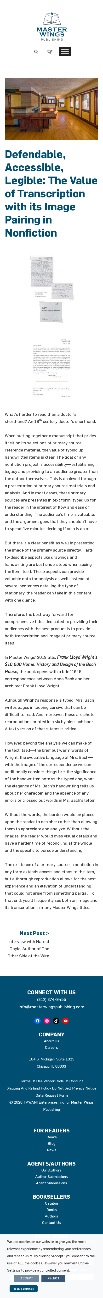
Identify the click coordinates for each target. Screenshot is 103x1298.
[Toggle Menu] (65, 51)
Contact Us (51, 1222)
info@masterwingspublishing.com (51, 1006)
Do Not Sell (61, 1088)
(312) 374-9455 (51, 999)
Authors (51, 1216)
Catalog (51, 1203)
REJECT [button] (53, 1278)
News (51, 1149)
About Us (51, 1041)
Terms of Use (31, 1081)
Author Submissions (51, 1176)
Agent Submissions (51, 1183)
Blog (51, 1143)
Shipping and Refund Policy (29, 1088)
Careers (51, 1047)
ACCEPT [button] (26, 1278)
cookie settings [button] (23, 1288)
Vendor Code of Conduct (63, 1081)
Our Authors (51, 1170)
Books (51, 1137)
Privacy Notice (84, 1088)
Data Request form (51, 1095)
